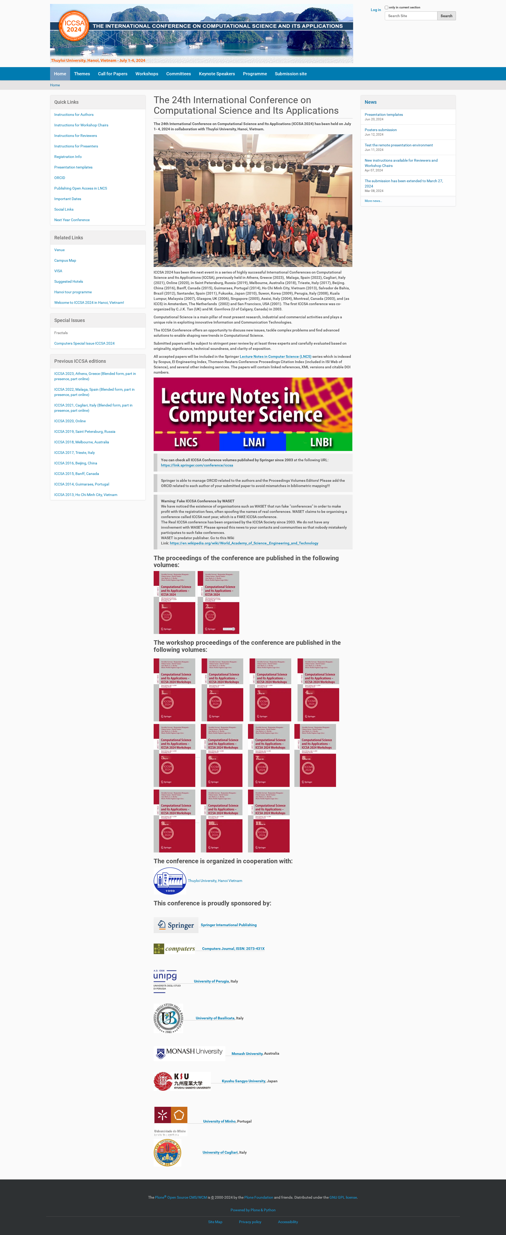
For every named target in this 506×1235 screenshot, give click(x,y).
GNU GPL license (343, 1197)
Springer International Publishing (228, 925)
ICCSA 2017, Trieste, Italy (74, 452)
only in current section (404, 7)
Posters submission (381, 130)
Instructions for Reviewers (75, 135)
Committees (178, 73)
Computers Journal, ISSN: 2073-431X (230, 948)
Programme (255, 73)
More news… (373, 201)
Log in (376, 10)
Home (60, 73)
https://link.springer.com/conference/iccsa (197, 465)
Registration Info (68, 157)
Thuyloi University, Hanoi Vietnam (214, 881)
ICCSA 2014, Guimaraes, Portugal (81, 484)
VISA (58, 271)
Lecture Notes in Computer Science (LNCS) (276, 356)
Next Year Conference (72, 220)
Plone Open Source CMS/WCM (181, 1197)
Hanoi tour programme (73, 292)
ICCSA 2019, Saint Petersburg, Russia (84, 431)
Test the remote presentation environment (399, 145)
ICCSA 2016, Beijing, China (75, 463)
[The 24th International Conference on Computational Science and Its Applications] (201, 33)
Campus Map (65, 260)
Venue (59, 250)
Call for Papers (113, 73)
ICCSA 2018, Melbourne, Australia (81, 442)
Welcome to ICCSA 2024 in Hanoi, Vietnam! (89, 302)
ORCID (59, 178)
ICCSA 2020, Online (70, 421)
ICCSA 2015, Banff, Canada (76, 474)
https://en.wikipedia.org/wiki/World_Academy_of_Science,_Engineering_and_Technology (244, 543)
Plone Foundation (258, 1197)
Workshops (146, 73)
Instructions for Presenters (76, 146)
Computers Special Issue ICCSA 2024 (84, 343)
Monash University (243, 1054)
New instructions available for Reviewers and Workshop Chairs (401, 163)
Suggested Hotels (68, 281)
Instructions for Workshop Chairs (81, 125)
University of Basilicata (209, 1018)
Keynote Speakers (217, 73)
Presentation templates (73, 167)
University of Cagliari (220, 1152)
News (371, 102)
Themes (82, 73)
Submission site (291, 73)
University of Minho (211, 1121)
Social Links (64, 209)
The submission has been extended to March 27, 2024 (404, 183)
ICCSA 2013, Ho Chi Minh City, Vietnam (85, 495)
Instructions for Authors (74, 114)
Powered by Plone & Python (253, 1210)
